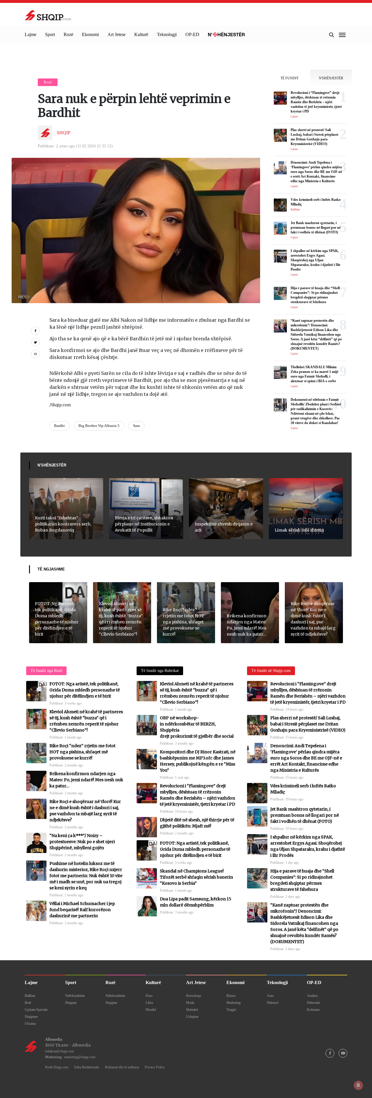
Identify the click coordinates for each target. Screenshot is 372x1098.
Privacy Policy (155, 1067)
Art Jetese (117, 34)
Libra (149, 1003)
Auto (270, 996)
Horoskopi (193, 996)
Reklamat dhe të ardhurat (122, 1067)
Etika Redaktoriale (86, 1067)
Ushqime (192, 1017)
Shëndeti (192, 1010)
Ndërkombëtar (75, 996)
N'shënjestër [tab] (331, 78)
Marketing (233, 1003)
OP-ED (192, 34)
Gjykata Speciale (36, 1010)
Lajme (30, 34)
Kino (149, 996)
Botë (28, 1003)
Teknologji (167, 34)
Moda (190, 1003)
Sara (136, 425)
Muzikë (151, 1010)
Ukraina (30, 1024)
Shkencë (272, 1003)
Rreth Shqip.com (56, 1067)
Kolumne (313, 1010)
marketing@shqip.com (79, 1057)
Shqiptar (71, 1003)
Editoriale (313, 1003)
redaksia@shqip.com (59, 1051)
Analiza (312, 996)
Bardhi (59, 425)
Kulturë (141, 34)
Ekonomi (90, 34)
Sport (50, 34)
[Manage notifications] (358, 1085)
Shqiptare (31, 1017)
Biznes (231, 996)
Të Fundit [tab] (289, 78)
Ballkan (30, 996)
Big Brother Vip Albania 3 (98, 425)
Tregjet (231, 1010)
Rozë (68, 34)
